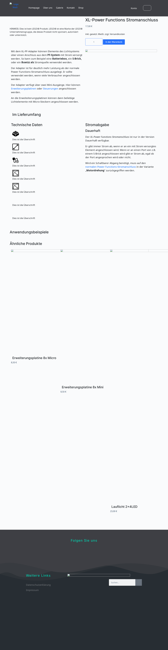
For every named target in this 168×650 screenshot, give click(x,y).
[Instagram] (99, 550)
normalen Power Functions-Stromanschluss (110, 166)
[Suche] (138, 582)
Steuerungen (50, 88)
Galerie (59, 7)
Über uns (47, 7)
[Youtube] (84, 550)
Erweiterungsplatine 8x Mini (82, 387)
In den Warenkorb (114, 42)
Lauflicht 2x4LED (124, 507)
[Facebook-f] (68, 550)
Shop (80, 7)
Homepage (34, 7)
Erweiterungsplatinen (24, 88)
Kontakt (71, 7)
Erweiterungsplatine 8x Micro (34, 358)
